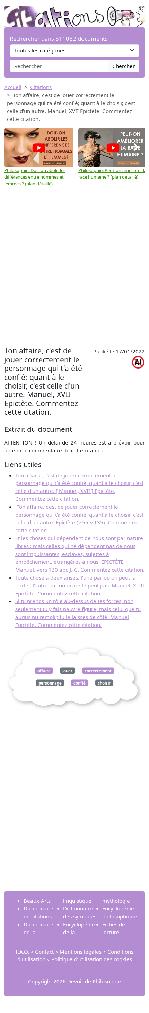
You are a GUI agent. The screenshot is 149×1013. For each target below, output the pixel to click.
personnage (50, 682)
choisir (104, 682)
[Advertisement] (74, 266)
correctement (98, 670)
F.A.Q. (22, 951)
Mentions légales (81, 951)
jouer (67, 670)
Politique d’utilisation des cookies (91, 959)
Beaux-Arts (37, 900)
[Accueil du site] (74, 12)
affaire (44, 670)
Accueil (12, 87)
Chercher (123, 66)
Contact (44, 951)
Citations (41, 87)
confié (79, 682)
